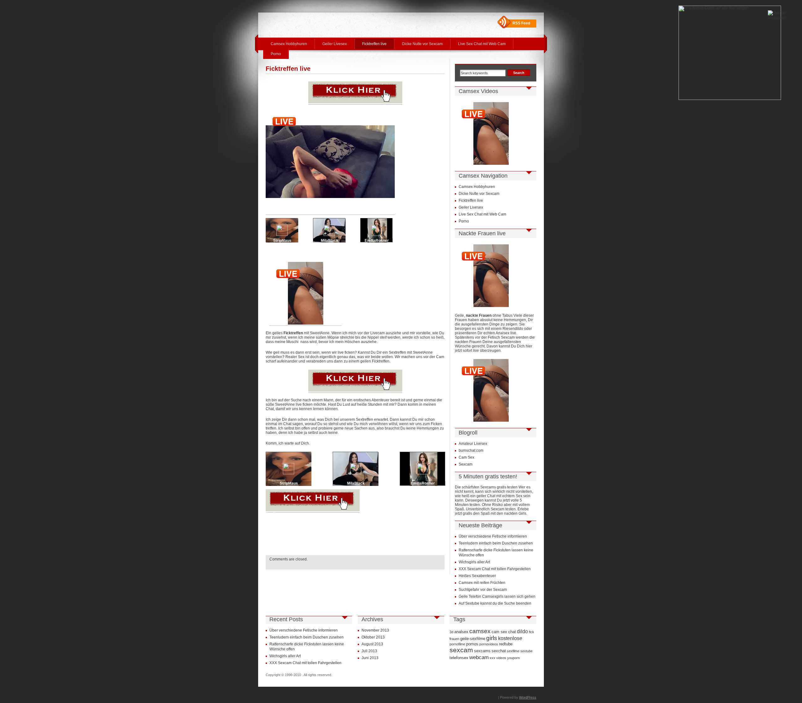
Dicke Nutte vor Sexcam (422, 44)
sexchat (499, 650)
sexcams (482, 650)
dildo (522, 631)
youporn (513, 658)
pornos (472, 644)
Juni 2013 (370, 658)
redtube (506, 644)
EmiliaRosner (377, 240)
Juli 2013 (369, 651)
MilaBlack (329, 240)
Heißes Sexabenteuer (477, 576)
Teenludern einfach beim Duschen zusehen (496, 543)
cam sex (499, 631)
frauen (454, 639)
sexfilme (513, 651)
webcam (479, 657)
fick (531, 632)
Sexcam (465, 464)
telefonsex (459, 657)
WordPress (527, 697)
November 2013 (375, 630)
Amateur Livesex (473, 443)
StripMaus (282, 240)
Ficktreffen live (374, 44)
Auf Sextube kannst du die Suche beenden (495, 603)
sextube (526, 651)
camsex (480, 631)
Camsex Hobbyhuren (289, 44)
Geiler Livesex (334, 44)
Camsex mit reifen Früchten (482, 583)
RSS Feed (521, 23)
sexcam (461, 650)
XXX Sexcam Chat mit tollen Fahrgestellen (495, 569)
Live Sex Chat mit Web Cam (482, 44)
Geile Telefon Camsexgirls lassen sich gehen (497, 596)
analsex (461, 631)
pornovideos (488, 644)
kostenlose (510, 638)
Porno (276, 54)
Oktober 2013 (373, 637)
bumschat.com (471, 450)
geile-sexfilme (472, 638)
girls (491, 638)
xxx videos (498, 658)
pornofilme (457, 644)
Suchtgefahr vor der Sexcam (483, 589)
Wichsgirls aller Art (474, 562)
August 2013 (372, 644)
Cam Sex (466, 457)
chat (512, 631)
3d (451, 632)
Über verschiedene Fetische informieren (493, 536)
